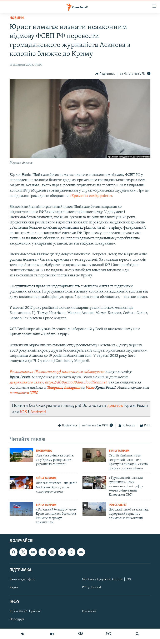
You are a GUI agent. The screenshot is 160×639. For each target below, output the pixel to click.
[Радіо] (22, 634)
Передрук (17, 619)
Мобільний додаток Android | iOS (106, 579)
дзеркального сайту (26, 382)
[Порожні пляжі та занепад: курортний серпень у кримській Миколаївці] (94, 509)
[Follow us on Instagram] (52, 552)
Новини (17, 18)
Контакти (89, 611)
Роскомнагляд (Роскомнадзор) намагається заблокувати (57, 372)
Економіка (44, 450)
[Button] (105, 74)
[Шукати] (137, 634)
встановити (23, 393)
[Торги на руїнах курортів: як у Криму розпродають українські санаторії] (21, 455)
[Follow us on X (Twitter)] (23, 552)
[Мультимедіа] (52, 634)
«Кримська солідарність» (90, 196)
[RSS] (62, 552)
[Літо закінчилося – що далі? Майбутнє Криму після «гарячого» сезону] (21, 482)
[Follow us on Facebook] (14, 552)
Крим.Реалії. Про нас (25, 611)
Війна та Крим (119, 450)
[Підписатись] (81, 552)
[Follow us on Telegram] (42, 552)
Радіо (14, 587)
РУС (108, 633)
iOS (23, 412)
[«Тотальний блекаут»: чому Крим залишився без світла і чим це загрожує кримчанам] (21, 509)
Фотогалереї (117, 505)
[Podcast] (71, 552)
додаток (115, 405)
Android (38, 412)
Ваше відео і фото (22, 579)
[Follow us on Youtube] (33, 552)
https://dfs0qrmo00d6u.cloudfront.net (75, 382)
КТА (80, 633)
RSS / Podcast (91, 587)
